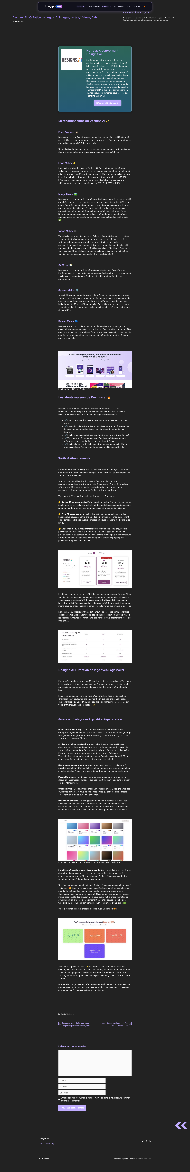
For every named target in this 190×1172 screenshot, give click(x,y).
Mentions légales (121, 1159)
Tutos (128, 6)
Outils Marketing (67, 1014)
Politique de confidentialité (140, 1159)
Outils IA (80, 6)
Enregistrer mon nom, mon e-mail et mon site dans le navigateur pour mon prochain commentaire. (95, 1099)
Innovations (94, 6)
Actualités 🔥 (140, 6)
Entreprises (119, 6)
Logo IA (105, 6)
